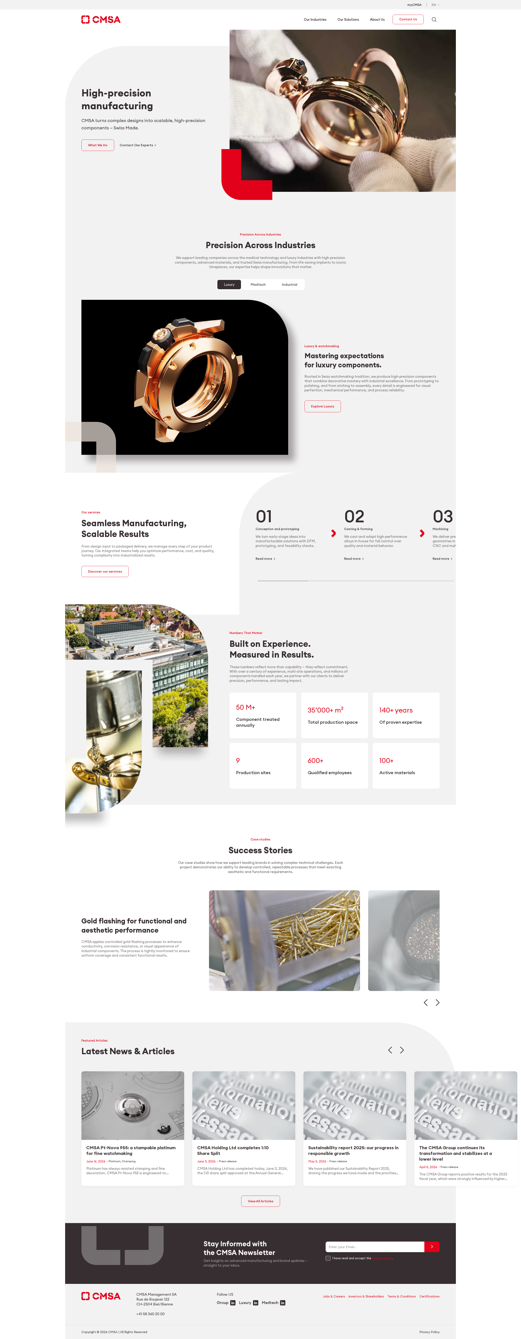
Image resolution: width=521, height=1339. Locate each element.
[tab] (229, 284)
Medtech (270, 1302)
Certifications (429, 1296)
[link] (289, 533)
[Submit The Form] (432, 1247)
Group (223, 1302)
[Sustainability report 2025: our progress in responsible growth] (354, 1128)
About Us (377, 19)
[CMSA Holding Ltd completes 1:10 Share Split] (243, 1128)
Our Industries (315, 19)
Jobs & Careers (334, 1296)
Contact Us (408, 19)
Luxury (245, 1302)
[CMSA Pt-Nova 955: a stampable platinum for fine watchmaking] (132, 1128)
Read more (264, 559)
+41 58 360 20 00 (150, 1314)
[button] (426, 1002)
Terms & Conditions (401, 1296)
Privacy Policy (382, 1258)
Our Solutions (348, 19)
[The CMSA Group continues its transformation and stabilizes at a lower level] (465, 1128)
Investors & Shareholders (366, 1296)
